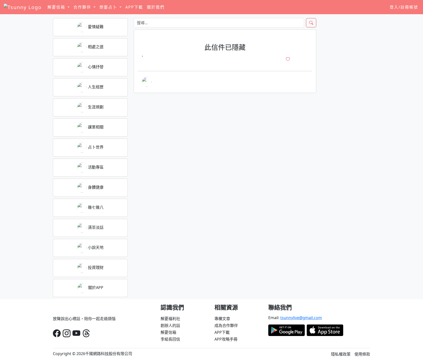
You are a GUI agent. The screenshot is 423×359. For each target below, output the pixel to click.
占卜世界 (95, 147)
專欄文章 (222, 318)
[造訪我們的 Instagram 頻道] (66, 333)
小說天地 (95, 247)
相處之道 (95, 46)
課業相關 (95, 127)
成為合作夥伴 (226, 325)
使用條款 (362, 354)
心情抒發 (95, 66)
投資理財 (95, 267)
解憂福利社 (170, 318)
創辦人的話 (170, 325)
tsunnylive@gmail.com (301, 317)
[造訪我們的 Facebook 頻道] (57, 333)
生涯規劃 (95, 107)
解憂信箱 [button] (57, 7)
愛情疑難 (95, 26)
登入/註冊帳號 (404, 7)
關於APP (95, 287)
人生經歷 (95, 87)
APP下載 (134, 7)
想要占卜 (108, 7)
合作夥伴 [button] (83, 7)
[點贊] (288, 59)
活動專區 (95, 167)
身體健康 (95, 187)
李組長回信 (170, 339)
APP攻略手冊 (225, 339)
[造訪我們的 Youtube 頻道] (76, 333)
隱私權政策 (341, 354)
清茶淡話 (95, 227)
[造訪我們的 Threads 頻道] (86, 333)
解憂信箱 (168, 332)
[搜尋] (311, 22)
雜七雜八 (95, 207)
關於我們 (155, 7)
